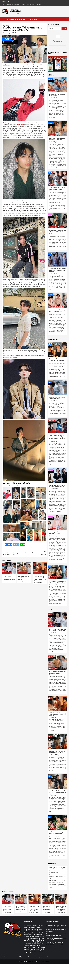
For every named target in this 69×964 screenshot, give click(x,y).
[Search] (66, 19)
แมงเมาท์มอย (33, 949)
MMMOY (13, 33)
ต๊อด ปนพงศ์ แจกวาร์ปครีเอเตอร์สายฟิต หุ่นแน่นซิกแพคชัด (24, 578)
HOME (3, 4)
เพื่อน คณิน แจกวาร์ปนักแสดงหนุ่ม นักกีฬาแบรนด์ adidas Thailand (57, 881)
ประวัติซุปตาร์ (17, 4)
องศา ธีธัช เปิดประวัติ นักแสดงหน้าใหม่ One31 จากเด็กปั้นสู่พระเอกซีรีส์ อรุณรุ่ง (57, 792)
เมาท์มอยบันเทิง (9, 4)
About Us (39, 4)
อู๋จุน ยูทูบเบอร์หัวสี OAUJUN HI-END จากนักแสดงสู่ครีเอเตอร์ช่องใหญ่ (9, 578)
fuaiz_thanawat (13, 485)
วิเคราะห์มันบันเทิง (52, 431)
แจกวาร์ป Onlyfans (31, 4)
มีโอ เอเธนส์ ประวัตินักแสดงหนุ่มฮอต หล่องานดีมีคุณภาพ (35, 553)
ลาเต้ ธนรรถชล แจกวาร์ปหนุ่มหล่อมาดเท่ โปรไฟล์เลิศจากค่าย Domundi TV (57, 833)
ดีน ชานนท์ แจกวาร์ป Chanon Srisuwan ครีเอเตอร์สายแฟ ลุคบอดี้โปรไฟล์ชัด (57, 714)
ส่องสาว (61, 226)
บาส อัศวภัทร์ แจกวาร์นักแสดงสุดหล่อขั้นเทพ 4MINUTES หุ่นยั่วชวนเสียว (13, 553)
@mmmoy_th (58, 41)
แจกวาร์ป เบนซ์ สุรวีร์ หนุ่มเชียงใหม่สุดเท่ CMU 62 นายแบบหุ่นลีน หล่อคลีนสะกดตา (57, 270)
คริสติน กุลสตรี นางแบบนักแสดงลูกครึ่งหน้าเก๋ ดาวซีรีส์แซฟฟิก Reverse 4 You (57, 232)
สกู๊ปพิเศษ (23, 4)
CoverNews (39, 961)
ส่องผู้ (10, 572)
